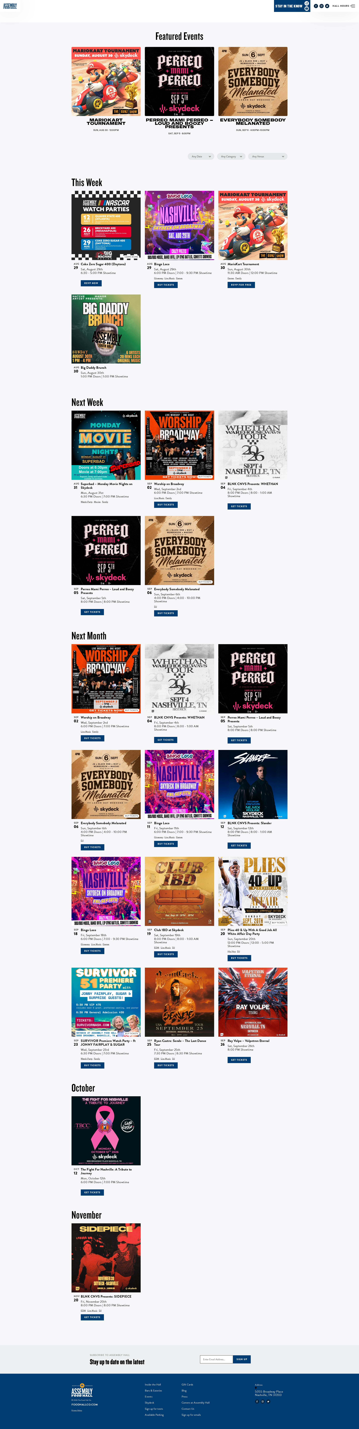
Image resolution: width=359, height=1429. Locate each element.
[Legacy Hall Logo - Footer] (82, 1390)
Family (238, 278)
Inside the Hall (153, 1384)
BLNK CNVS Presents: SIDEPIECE (106, 1296)
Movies (97, 502)
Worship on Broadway (169, 483)
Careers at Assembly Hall (196, 1403)
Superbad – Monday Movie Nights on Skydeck (107, 485)
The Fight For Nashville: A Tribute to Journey (106, 1171)
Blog (184, 1391)
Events (148, 1397)
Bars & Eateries (153, 1391)
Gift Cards (187, 1384)
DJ (155, 606)
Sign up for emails (191, 1415)
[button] (355, 6)
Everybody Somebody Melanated (177, 589)
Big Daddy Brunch (93, 367)
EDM (156, 947)
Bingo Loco (161, 264)
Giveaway (158, 278)
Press (185, 1397)
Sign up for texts (154, 1409)
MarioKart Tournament (243, 264)
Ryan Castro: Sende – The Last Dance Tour (180, 1042)
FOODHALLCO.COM (85, 1404)
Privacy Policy (77, 1410)
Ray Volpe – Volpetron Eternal (249, 1040)
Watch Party (87, 502)
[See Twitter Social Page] (327, 6)
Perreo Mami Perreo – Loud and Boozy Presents (107, 591)
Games (179, 278)
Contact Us (188, 1409)
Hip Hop (232, 951)
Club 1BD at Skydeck (169, 929)
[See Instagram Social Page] (321, 6)
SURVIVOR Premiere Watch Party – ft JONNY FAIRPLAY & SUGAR (108, 1042)
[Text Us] (306, 3)
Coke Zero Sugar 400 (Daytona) (103, 264)
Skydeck (149, 1403)
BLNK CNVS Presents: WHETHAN (253, 483)
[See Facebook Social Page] (316, 6)
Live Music (169, 278)
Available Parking (154, 1415)
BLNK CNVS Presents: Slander (250, 823)
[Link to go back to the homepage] (10, 6)
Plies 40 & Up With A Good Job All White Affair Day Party (252, 931)
